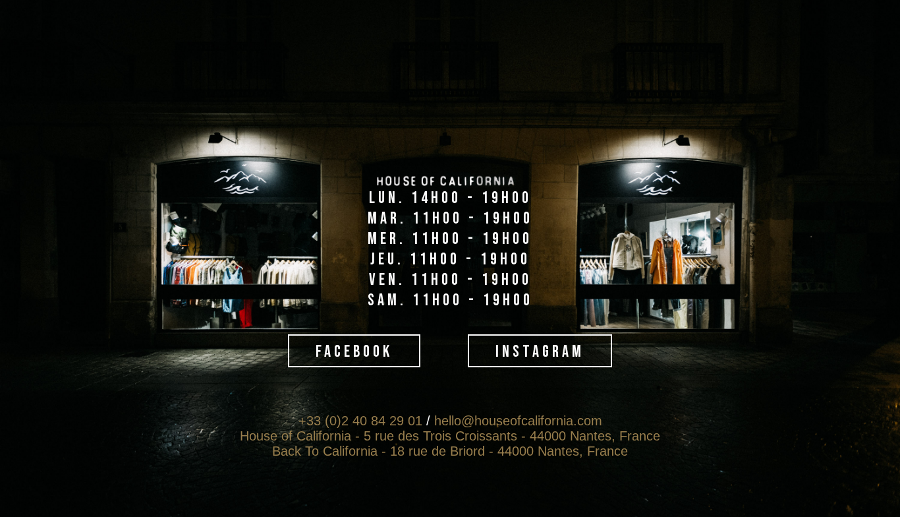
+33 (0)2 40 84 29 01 (360, 420)
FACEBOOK (354, 352)
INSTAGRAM (539, 352)
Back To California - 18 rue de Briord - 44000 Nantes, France (450, 451)
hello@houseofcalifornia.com (518, 420)
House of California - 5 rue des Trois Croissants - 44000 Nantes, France (450, 436)
